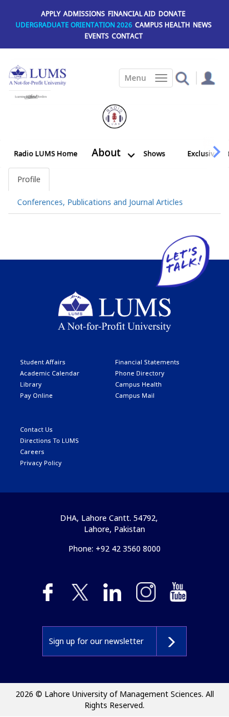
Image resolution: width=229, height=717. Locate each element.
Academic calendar (49, 373)
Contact (127, 36)
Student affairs (43, 362)
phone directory (140, 373)
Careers (32, 451)
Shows (154, 153)
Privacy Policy (41, 463)
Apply (51, 13)
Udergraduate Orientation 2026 (74, 25)
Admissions (84, 13)
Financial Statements (147, 362)
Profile (29, 179)
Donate (172, 13)
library (31, 384)
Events (96, 36)
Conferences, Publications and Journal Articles (100, 202)
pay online (36, 395)
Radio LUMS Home (45, 153)
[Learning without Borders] (30, 95)
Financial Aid (132, 13)
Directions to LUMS (49, 440)
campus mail (135, 395)
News (202, 25)
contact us (36, 429)
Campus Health (162, 25)
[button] (182, 78)
